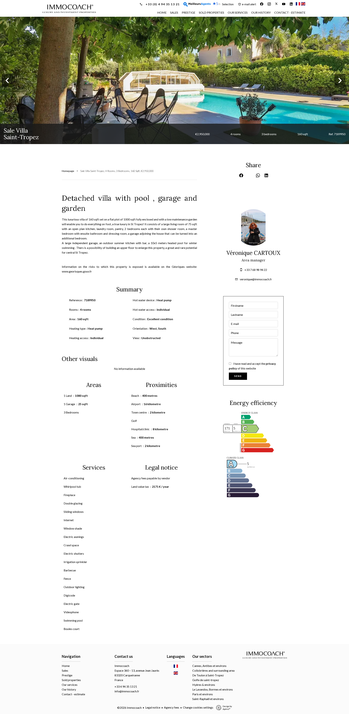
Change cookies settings (198, 707)
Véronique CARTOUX (253, 252)
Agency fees (171, 707)
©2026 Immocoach (129, 707)
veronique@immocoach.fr (256, 279)
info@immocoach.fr (127, 691)
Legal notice (152, 707)
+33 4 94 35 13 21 (126, 686)
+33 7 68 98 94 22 (255, 269)
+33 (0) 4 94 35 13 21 (162, 4)
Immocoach (122, 665)
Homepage (68, 170)
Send (238, 376)
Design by (227, 707)
